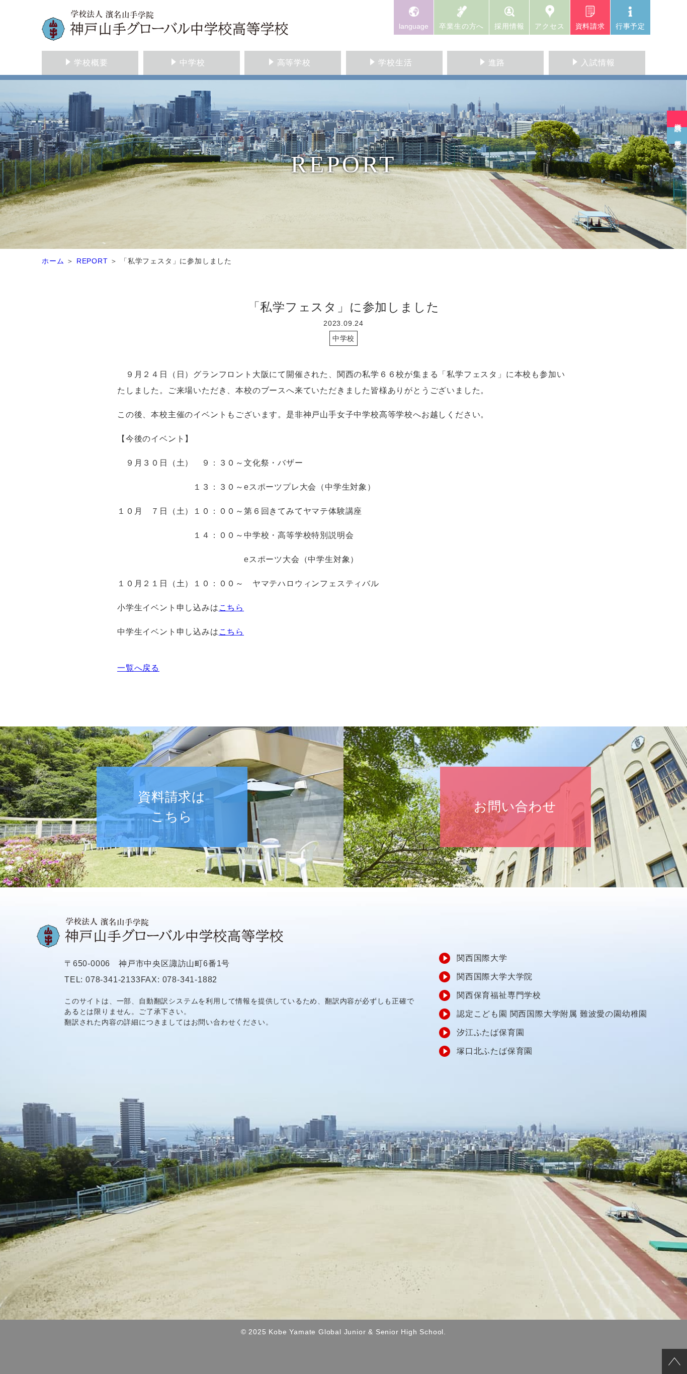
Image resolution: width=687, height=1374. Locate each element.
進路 (496, 62)
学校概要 (91, 62)
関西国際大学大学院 (495, 976)
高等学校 (294, 62)
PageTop (674, 1361)
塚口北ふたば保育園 (495, 1051)
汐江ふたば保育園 (490, 1032)
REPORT (92, 261)
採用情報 (509, 26)
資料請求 (590, 26)
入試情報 (598, 62)
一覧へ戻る (138, 668)
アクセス (549, 26)
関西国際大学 (482, 958)
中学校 (192, 62)
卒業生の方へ (461, 26)
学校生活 (395, 62)
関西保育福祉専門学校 (499, 995)
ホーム (53, 261)
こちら (231, 607)
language (413, 26)
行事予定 (630, 26)
